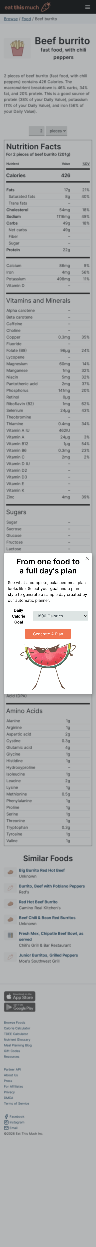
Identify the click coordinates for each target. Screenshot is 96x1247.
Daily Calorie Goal (18, 616)
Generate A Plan (48, 633)
